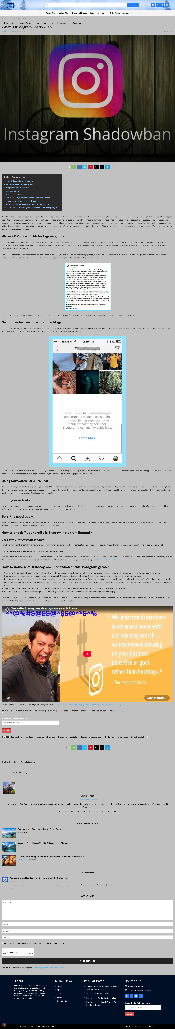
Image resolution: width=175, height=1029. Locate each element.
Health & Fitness (79, 13)
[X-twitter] (158, 5)
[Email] (96, 167)
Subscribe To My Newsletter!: (15, 718)
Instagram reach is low (68, 737)
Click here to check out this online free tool (112, 560)
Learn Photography (98, 13)
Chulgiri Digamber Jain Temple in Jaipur (18, 762)
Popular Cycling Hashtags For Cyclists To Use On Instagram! (39, 878)
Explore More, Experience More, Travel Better (40, 829)
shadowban (123, 737)
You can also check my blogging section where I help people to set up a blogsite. (91, 704)
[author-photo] (87, 788)
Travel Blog (51, 13)
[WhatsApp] (73, 167)
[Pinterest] (90, 167)
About (126, 13)
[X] (84, 167)
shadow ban (109, 737)
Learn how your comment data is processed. (50, 968)
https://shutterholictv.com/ (87, 799)
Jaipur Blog (64, 13)
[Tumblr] (102, 812)
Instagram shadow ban (91, 737)
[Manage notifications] (4, 1025)
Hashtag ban (16, 737)
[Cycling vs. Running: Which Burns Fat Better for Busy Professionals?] (9, 860)
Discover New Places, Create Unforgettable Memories (44, 843)
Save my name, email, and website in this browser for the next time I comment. (35, 943)
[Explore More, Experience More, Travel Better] (9, 833)
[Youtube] (162, 5)
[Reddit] (90, 812)
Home (4, 19)
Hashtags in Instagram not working (40, 737)
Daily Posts (115, 13)
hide (23, 177)
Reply (11, 888)
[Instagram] (167, 5)
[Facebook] (153, 5)
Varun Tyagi (8, 31)
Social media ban (139, 737)
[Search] (133, 5)
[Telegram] (107, 167)
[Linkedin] (71, 812)
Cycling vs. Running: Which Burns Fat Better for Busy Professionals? (51, 856)
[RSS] (96, 812)
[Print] (102, 167)
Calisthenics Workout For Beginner (16, 773)
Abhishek (21, 846)
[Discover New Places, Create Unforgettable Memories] (9, 847)
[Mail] (77, 812)
